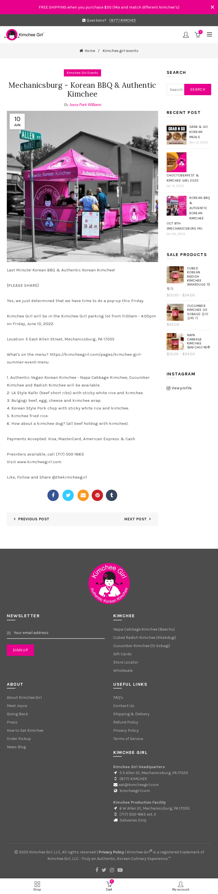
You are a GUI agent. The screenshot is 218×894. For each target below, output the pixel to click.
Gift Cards (122, 654)
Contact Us (123, 705)
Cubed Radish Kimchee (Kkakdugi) (144, 637)
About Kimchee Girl (24, 697)
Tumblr (111, 495)
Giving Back (17, 714)
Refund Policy (125, 722)
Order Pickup (19, 738)
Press (12, 722)
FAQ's (118, 697)
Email (83, 495)
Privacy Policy (126, 730)
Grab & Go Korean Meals (198, 132)
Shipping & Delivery (131, 714)
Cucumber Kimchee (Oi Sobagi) (141, 645)
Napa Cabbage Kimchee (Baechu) (144, 629)
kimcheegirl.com (135, 790)
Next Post (135, 519)
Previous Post (33, 519)
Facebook (53, 495)
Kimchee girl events (120, 50)
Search (197, 89)
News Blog (16, 747)
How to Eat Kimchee (25, 730)
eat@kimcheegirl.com (139, 784)
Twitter (68, 495)
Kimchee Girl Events (82, 73)
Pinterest (97, 495)
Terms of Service (128, 738)
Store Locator (126, 662)
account (186, 34)
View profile (182, 388)
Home (90, 50)
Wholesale (123, 670)
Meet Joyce (17, 705)
